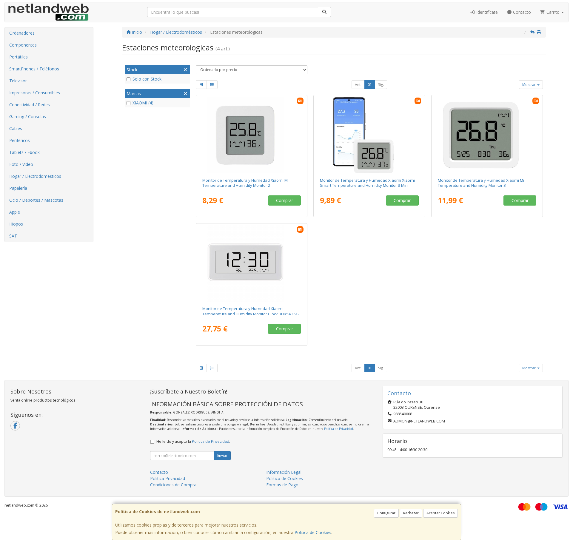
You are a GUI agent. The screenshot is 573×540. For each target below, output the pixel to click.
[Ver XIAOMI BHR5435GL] (251, 263)
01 (370, 84)
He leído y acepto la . (193, 441)
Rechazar (411, 513)
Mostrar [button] (529, 84)
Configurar (386, 513)
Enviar (222, 455)
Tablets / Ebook (24, 152)
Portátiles (18, 57)
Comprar (284, 200)
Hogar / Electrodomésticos (35, 176)
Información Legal (283, 472)
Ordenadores (22, 33)
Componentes (23, 45)
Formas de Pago (282, 484)
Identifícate (486, 12)
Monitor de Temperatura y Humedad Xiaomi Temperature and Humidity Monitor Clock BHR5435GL (251, 311)
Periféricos (19, 140)
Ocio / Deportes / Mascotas (36, 200)
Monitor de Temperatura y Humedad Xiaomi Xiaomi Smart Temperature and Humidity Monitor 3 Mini (367, 183)
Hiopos (16, 224)
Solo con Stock (147, 79)
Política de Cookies (313, 532)
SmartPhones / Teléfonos (34, 69)
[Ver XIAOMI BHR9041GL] (487, 135)
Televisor (18, 81)
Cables (15, 128)
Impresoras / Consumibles (34, 92)
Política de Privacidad (338, 429)
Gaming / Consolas (27, 116)
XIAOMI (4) (143, 103)
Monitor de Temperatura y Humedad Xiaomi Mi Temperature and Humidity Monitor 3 (481, 183)
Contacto (521, 12)
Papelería (18, 188)
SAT (13, 236)
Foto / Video (21, 164)
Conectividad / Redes (29, 104)
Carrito (553, 12)
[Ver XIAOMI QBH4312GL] (369, 135)
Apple (14, 212)
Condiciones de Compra (173, 484)
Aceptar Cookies (440, 513)
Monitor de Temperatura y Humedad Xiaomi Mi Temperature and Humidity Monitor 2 (245, 183)
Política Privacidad (167, 478)
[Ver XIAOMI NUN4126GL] (251, 135)
